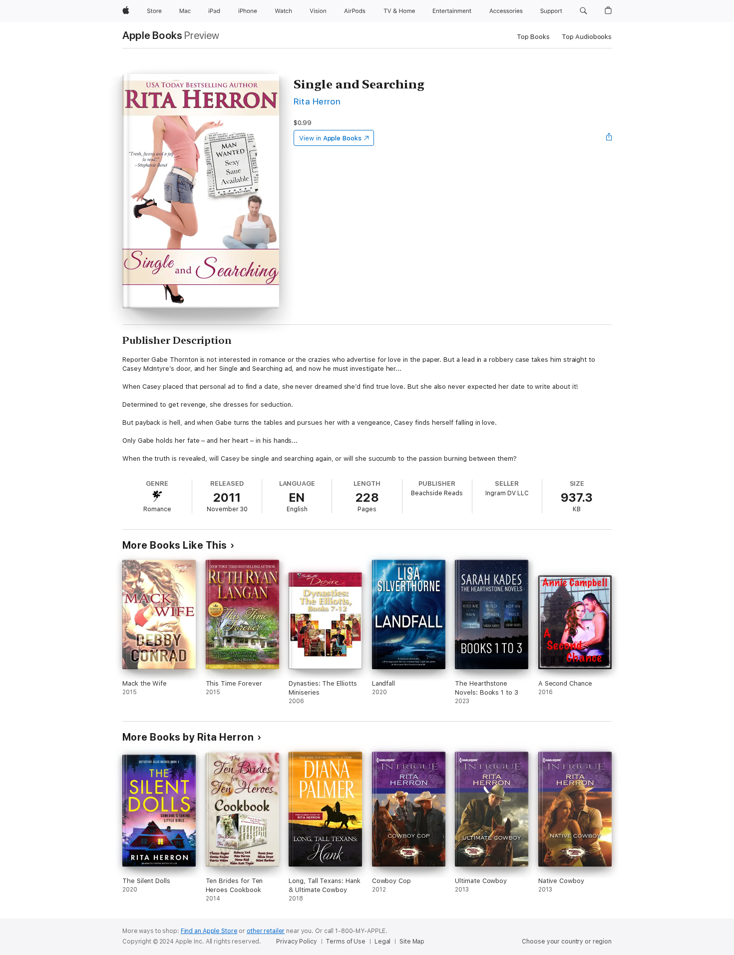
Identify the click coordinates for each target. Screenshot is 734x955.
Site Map (411, 941)
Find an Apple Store (209, 931)
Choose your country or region (567, 941)
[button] (583, 11)
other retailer (266, 931)
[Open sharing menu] (609, 137)
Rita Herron (317, 101)
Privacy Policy (296, 941)
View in (330, 138)
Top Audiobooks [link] (587, 36)
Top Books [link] (533, 36)
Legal (382, 941)
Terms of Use (346, 941)
